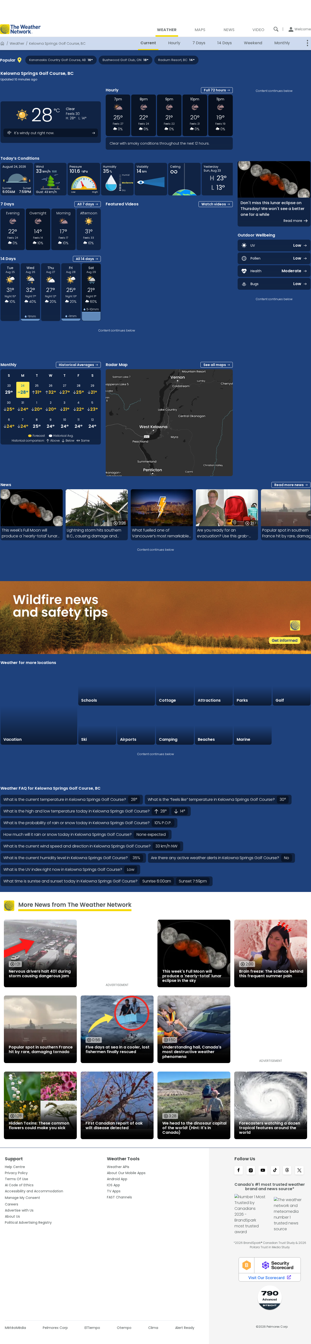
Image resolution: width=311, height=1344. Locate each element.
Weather (17, 43)
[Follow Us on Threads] (287, 1171)
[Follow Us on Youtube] (263, 1171)
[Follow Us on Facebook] (239, 1171)
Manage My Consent (22, 1198)
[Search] (276, 29)
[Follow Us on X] (299, 1171)
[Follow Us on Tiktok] (275, 1171)
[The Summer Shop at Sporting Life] (292, 726)
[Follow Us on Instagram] (251, 1171)
